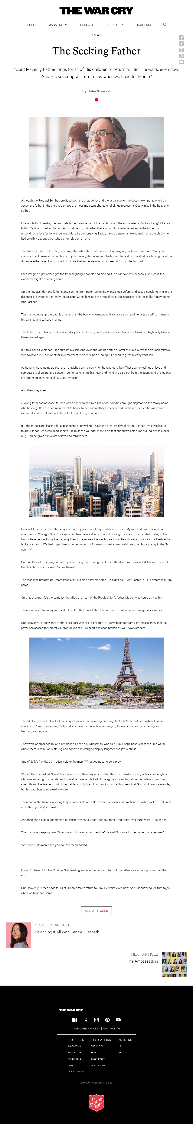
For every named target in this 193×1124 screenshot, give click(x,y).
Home (31, 25)
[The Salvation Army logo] (96, 1103)
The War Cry (98, 1046)
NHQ (120, 1052)
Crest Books (98, 1058)
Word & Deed (98, 1065)
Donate (72, 1065)
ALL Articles (96, 910)
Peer (93, 1052)
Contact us (74, 1046)
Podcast (86, 25)
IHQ (120, 1046)
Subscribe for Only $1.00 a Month (96, 1028)
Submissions (74, 1052)
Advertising (74, 1058)
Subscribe (144, 25)
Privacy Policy (76, 1071)
